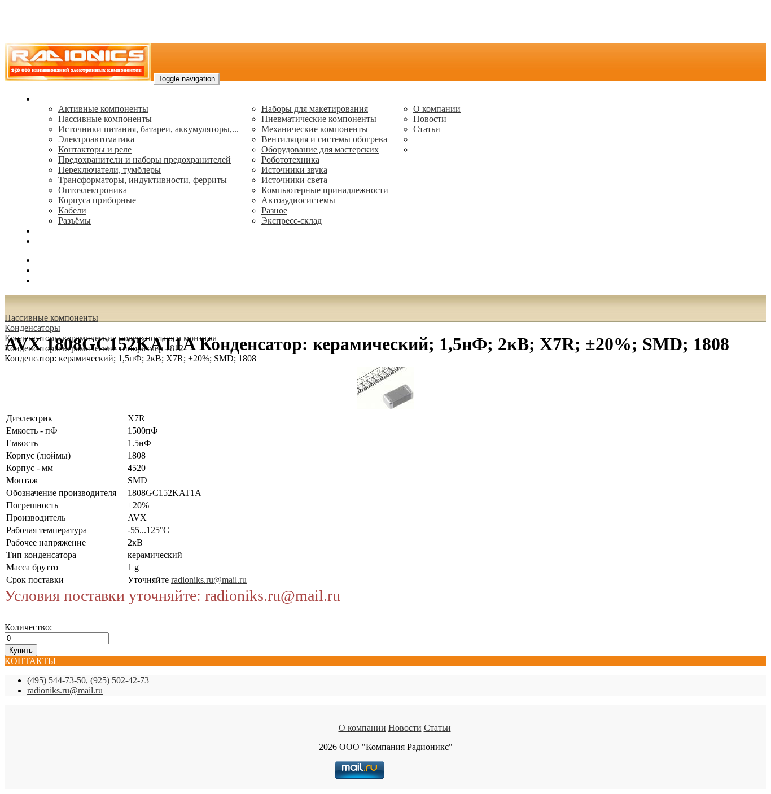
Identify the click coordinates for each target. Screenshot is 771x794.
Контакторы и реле (95, 149)
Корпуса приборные (97, 200)
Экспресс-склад (291, 220)
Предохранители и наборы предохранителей (144, 159)
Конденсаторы (32, 328)
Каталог (51, 98)
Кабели (72, 210)
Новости (429, 119)
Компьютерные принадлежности (324, 190)
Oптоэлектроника (92, 190)
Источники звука (294, 169)
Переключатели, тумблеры (109, 169)
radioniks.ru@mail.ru (73, 241)
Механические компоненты (314, 129)
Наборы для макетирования (314, 109)
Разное (274, 210)
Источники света (294, 180)
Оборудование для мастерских (320, 149)
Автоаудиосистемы (298, 200)
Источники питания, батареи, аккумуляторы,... (148, 129)
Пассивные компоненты (105, 119)
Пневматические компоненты (318, 119)
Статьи (426, 129)
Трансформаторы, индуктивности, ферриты (142, 180)
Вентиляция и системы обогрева (324, 139)
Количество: (28, 627)
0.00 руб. (52, 280)
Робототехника (290, 159)
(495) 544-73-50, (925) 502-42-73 (88, 680)
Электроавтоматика (96, 139)
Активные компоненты (103, 109)
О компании (437, 109)
